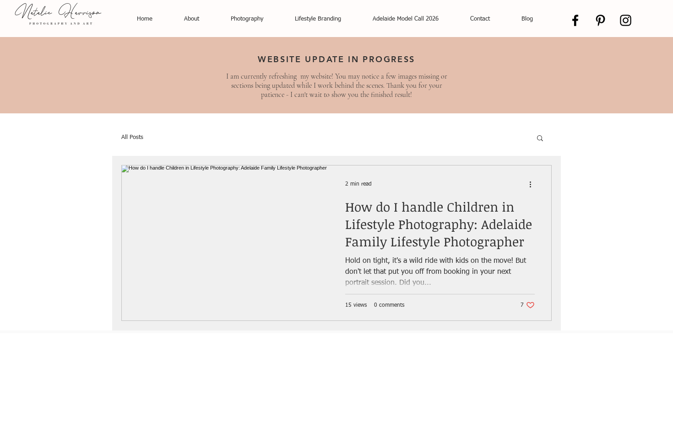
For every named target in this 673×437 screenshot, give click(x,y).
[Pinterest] (600, 20)
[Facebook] (575, 20)
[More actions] (533, 184)
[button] (540, 139)
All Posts (132, 137)
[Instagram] (625, 20)
